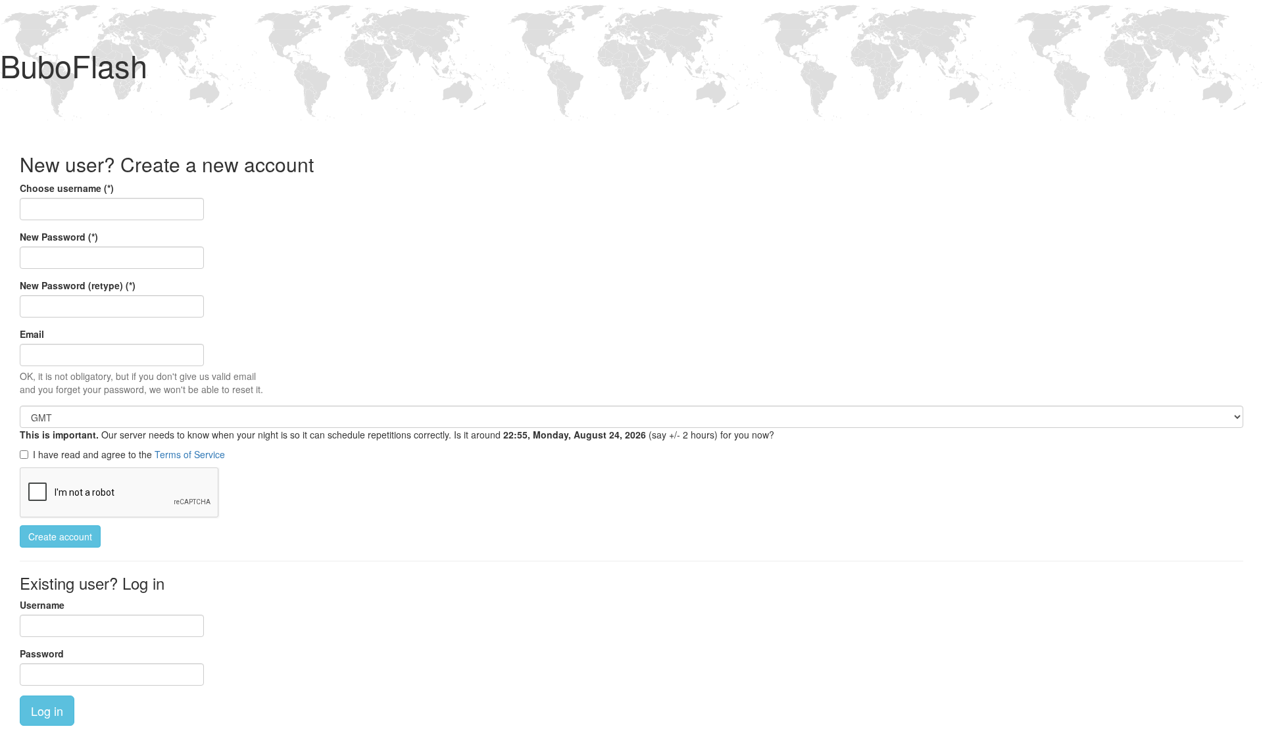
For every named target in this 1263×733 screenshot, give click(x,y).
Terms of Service (190, 454)
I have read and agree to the (129, 454)
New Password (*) (59, 236)
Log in (47, 710)
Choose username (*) (67, 188)
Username (42, 604)
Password (42, 653)
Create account (60, 536)
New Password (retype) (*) (78, 285)
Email (32, 334)
